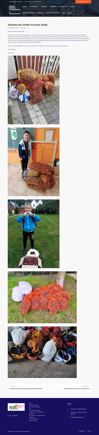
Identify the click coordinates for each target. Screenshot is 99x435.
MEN (30, 403)
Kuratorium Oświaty (33, 405)
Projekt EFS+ (63, 6)
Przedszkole (33, 6)
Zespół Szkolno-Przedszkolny (14, 7)
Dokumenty (53, 6)
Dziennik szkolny (33, 420)
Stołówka (44, 6)
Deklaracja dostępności (53, 12)
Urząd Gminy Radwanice (34, 410)
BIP (30, 408)
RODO (63, 12)
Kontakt (69, 12)
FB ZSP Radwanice (33, 418)
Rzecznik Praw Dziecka (34, 406)
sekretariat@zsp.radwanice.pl (15, 1)
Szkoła (25, 6)
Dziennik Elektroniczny (83, 1)
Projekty (72, 6)
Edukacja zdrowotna (28, 12)
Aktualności (82, 431)
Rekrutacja (40, 12)
